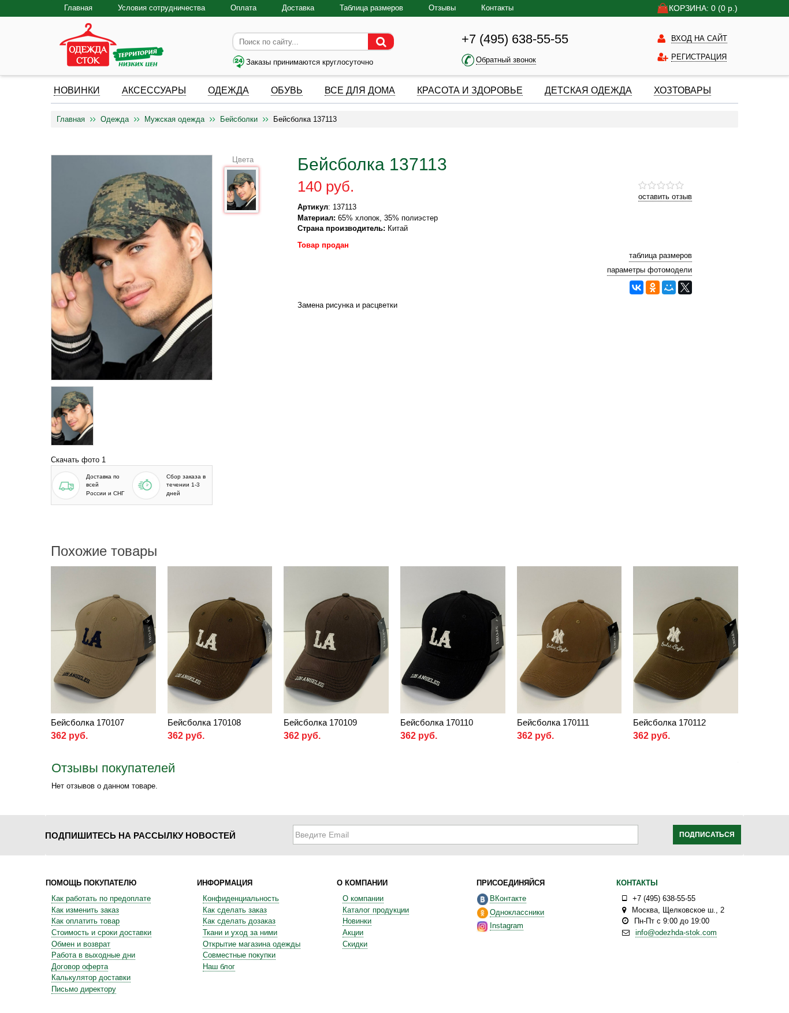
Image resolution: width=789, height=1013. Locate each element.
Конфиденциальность (241, 898)
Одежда (115, 119)
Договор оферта (79, 966)
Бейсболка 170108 (204, 722)
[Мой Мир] (669, 287)
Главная (78, 7)
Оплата (243, 7)
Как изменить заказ (85, 910)
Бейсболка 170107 (87, 722)
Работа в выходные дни (93, 955)
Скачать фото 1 (78, 459)
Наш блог (219, 966)
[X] (685, 287)
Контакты (497, 7)
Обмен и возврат (80, 944)
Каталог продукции (376, 910)
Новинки (357, 921)
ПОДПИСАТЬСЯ (707, 835)
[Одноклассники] (653, 287)
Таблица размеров (371, 7)
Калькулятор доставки (91, 977)
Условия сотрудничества (161, 7)
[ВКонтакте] (636, 287)
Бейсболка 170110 (436, 722)
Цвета (243, 159)
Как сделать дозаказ (239, 921)
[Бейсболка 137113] (72, 416)
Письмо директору (83, 989)
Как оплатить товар (85, 921)
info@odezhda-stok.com (676, 932)
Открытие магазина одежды (251, 944)
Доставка (298, 7)
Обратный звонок (506, 59)
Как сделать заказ (235, 910)
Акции (353, 932)
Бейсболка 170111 (553, 722)
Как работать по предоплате (101, 898)
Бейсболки (239, 119)
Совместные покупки (239, 955)
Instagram (506, 925)
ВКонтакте (508, 898)
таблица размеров (660, 255)
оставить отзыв (665, 196)
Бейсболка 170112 (669, 722)
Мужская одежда (174, 119)
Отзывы (442, 7)
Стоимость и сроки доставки (101, 932)
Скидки (355, 944)
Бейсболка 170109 (320, 722)
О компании (363, 898)
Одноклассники (517, 912)
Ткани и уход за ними (240, 932)
